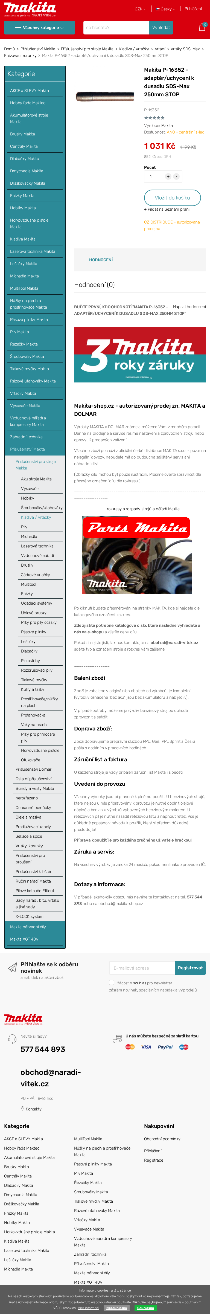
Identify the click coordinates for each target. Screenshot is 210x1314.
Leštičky (28, 641)
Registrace (153, 1160)
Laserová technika (37, 546)
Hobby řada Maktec (27, 102)
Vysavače (30, 488)
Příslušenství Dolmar (33, 769)
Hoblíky (27, 498)
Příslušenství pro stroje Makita (87, 49)
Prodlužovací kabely (33, 826)
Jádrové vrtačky (35, 574)
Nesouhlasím (116, 1308)
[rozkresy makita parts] (137, 555)
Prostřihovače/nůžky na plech (39, 702)
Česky (166, 9)
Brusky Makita (22, 134)
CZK (139, 9)
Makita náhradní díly (28, 926)
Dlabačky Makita (24, 158)
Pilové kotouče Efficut (35, 890)
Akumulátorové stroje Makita (29, 118)
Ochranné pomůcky (33, 807)
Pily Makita (19, 331)
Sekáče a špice (29, 836)
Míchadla (29, 536)
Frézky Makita (22, 195)
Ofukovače (30, 760)
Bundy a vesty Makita (35, 788)
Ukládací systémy (36, 603)
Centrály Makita (24, 146)
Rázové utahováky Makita (33, 381)
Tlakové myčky (34, 679)
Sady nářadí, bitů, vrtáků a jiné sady (37, 903)
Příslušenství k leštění (34, 871)
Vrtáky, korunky (29, 845)
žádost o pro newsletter (144, 983)
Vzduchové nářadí (37, 555)
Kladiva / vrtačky (134, 49)
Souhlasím (145, 1308)
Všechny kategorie (41, 27)
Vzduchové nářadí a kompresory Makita (28, 421)
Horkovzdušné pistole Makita (29, 223)
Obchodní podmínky (162, 1138)
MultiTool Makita (24, 288)
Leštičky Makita (23, 263)
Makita (167, 125)
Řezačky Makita (24, 344)
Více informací (88, 1308)
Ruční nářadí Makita (33, 881)
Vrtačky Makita (23, 393)
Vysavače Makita (25, 405)
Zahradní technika (26, 436)
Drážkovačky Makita (27, 183)
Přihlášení (193, 8)
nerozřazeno (26, 798)
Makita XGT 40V (24, 939)
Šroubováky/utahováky (42, 507)
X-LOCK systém (29, 916)
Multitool (28, 584)
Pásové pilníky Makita (29, 319)
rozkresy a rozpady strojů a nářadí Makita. (144, 508)
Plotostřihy (30, 660)
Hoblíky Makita (23, 207)
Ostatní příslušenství (33, 778)
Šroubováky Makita (27, 356)
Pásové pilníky (33, 632)
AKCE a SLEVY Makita (29, 90)
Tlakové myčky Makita (29, 368)
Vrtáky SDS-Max (185, 49)
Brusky (27, 565)
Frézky (27, 593)
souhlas (139, 983)
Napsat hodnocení (189, 306)
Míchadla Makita (24, 276)
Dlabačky (29, 651)
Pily (24, 526)
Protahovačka (33, 715)
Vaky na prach (34, 724)
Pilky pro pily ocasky (39, 622)
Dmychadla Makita (26, 171)
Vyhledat (161, 27)
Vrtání (160, 49)
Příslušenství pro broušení (30, 859)
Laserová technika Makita (32, 251)
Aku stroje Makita (36, 479)
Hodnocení (101, 259)
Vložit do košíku (172, 198)
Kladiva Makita (23, 239)
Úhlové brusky (33, 612)
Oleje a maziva (28, 817)
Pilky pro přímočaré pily (38, 737)
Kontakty (33, 1109)
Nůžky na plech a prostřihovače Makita (28, 304)
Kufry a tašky (32, 689)
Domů (9, 49)
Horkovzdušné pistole (40, 750)
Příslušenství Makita (38, 49)
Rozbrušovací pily (36, 670)
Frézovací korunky (20, 55)
